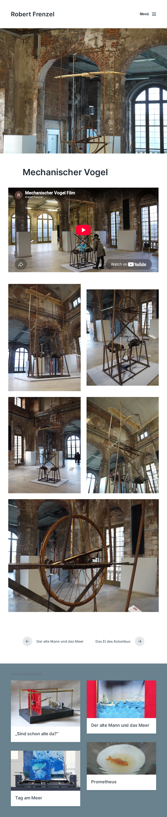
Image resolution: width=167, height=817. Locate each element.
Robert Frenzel (32, 14)
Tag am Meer (28, 797)
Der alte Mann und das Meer (120, 725)
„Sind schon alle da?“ (36, 733)
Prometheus (104, 781)
